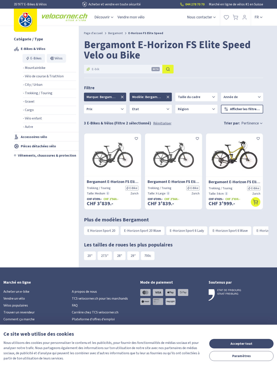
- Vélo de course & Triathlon (43, 76)
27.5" (104, 255)
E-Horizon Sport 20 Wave (142, 230)
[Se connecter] (244, 17)
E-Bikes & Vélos (33, 48)
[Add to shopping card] (255, 202)
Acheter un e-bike (16, 291)
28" (119, 255)
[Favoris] (226, 17)
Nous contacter (199, 17)
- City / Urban (32, 84)
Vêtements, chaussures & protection (47, 155)
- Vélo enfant (32, 118)
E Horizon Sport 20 (101, 230)
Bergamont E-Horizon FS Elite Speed (112, 181)
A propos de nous (84, 291)
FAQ (75, 305)
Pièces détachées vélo (38, 146)
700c (147, 255)
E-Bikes (36, 58)
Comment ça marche (19, 319)
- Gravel (28, 101)
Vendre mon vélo (131, 17)
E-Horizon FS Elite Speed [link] (145, 33)
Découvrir (102, 17)
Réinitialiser (162, 123)
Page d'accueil (93, 33)
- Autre (28, 126)
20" (89, 255)
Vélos (59, 58)
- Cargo (28, 110)
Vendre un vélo (14, 298)
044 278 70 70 (195, 4)
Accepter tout (241, 343)
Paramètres (241, 356)
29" (133, 255)
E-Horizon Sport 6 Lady (187, 230)
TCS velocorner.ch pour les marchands (100, 298)
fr (256, 17)
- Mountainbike (34, 67)
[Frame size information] (108, 193)
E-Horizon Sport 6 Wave (230, 230)
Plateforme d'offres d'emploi (93, 319)
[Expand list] (122, 97)
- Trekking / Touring (37, 93)
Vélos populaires (15, 305)
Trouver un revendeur (19, 312)
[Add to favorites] (136, 138)
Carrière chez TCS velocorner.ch (95, 312)
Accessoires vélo (34, 137)
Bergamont (115, 33)
